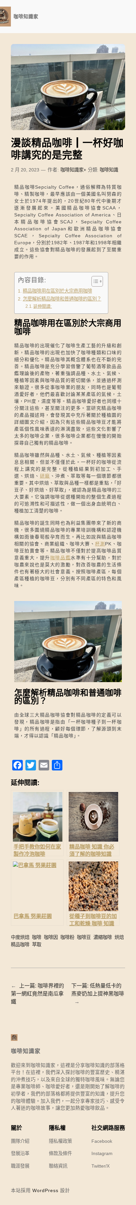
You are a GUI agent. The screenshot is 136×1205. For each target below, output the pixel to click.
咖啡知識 (109, 169)
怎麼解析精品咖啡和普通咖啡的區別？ (62, 298)
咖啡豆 (84, 937)
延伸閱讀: (42, 306)
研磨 (45, 476)
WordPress (45, 1190)
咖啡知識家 (26, 16)
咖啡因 (51, 937)
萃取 (36, 944)
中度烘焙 (20, 937)
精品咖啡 (20, 944)
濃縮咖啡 (102, 937)
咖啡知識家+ (73, 169)
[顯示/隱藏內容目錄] (93, 281)
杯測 (100, 543)
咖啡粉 (67, 937)
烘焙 (119, 937)
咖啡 (36, 937)
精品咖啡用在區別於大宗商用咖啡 (57, 291)
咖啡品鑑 (60, 557)
